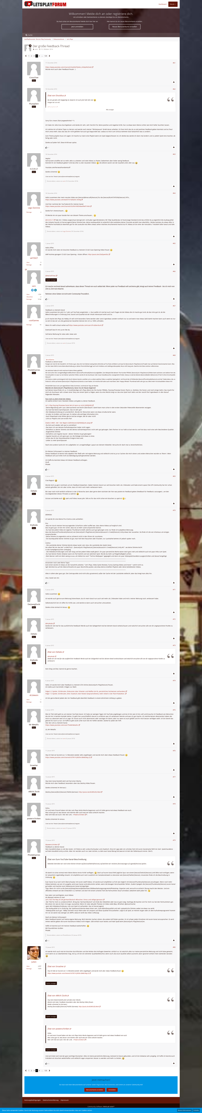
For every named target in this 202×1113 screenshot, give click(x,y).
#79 (174, 840)
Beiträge (29, 212)
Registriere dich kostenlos (105, 1085)
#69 (174, 476)
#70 (174, 510)
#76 (174, 751)
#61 (174, 63)
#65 (174, 243)
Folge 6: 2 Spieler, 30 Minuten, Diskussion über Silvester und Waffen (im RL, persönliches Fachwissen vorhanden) (85, 691)
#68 (174, 355)
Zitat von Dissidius (56, 95)
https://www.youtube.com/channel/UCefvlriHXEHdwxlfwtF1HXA (67, 206)
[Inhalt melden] (173, 82)
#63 (174, 154)
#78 (174, 804)
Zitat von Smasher (56, 966)
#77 (174, 777)
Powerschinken (79, 815)
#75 (174, 710)
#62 (174, 89)
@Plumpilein (52, 107)
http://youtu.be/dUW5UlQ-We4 (89, 792)
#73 (174, 645)
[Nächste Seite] (49, 55)
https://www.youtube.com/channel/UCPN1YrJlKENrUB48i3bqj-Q (67, 757)
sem (36, 49)
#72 (174, 619)
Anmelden (112, 1090)
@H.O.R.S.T (49, 220)
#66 (174, 271)
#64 (174, 193)
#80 (174, 947)
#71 (174, 590)
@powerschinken (51, 845)
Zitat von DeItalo (55, 652)
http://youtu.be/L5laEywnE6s (98, 254)
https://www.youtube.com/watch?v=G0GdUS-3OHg (63, 200)
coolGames (50, 360)
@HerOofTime (50, 276)
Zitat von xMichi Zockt (57, 995)
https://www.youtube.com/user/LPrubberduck (85, 325)
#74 (174, 681)
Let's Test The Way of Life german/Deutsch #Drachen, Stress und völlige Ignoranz (74, 900)
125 (46, 56)
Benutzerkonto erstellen (94, 1090)
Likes (28, 262)
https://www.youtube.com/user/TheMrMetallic (61, 725)
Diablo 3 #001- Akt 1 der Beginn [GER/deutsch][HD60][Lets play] (67, 423)
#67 (174, 306)
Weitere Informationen (184, 1110)
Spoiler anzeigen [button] (51, 280)
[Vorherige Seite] (25, 55)
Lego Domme (67, 231)
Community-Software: (101, 1107)
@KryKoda (49, 623)
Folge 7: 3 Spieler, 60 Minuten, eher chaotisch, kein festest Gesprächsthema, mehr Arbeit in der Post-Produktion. (85, 694)
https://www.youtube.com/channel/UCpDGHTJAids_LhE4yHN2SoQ (68, 67)
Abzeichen (30, 297)
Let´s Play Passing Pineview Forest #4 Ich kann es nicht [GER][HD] (68, 405)
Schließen (196, 1110)
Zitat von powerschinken (58, 1028)
